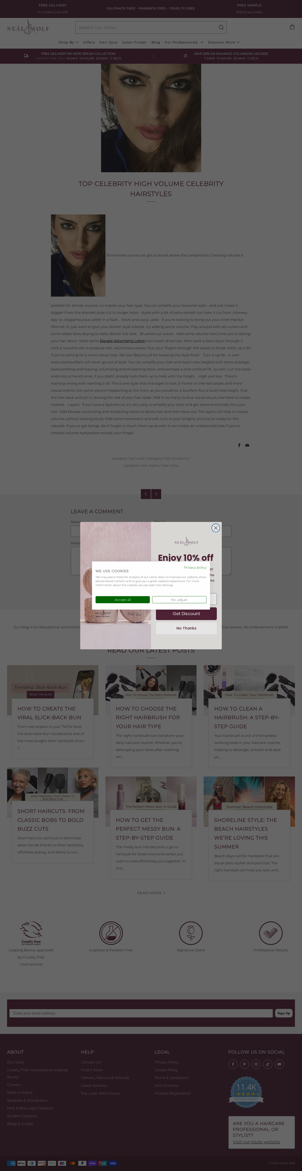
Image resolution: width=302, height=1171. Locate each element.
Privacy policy (195, 567)
